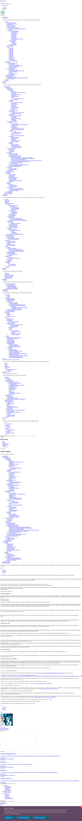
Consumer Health (8, 787)
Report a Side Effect (8, 192)
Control (8, 414)
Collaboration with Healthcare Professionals (19, 307)
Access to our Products (11, 322)
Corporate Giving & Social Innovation (16, 324)
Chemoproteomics (15, 138)
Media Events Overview (11, 369)
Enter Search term (3, 435)
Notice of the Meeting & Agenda (15, 383)
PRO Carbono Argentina (13, 225)
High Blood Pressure (15, 96)
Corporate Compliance (9, 75)
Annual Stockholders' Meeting (12, 382)
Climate (8, 313)
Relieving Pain (12, 176)
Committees (14, 42)
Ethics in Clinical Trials (16, 133)
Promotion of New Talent (16, 333)
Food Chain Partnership (11, 245)
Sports (10, 329)
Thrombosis (14, 93)
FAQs (10, 391)
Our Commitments (10, 187)
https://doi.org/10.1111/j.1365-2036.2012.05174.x (49, 688)
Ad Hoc (8, 379)
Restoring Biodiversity (13, 229)
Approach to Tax (10, 413)
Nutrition (8, 243)
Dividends (9, 404)
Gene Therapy (11, 149)
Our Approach (11, 63)
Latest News (7, 795)
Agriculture (5, 194)
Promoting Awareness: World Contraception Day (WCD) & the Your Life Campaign (26, 160)
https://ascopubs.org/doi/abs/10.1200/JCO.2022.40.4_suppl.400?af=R (43, 697)
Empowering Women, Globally (14, 156)
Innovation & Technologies (12, 121)
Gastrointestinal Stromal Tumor (17, 102)
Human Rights (9, 320)
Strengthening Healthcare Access (15, 155)
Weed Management (15, 207)
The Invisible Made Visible (18, 98)
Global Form (2, 802)
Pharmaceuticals (8, 87)
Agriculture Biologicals (13, 205)
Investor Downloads (8, 400)
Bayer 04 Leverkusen (15, 334)
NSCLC (13, 109)
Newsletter (7, 796)
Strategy (8, 295)
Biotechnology (14, 211)
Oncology (11, 101)
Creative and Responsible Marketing (15, 188)
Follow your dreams (10, 429)
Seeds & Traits (12, 210)
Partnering (11, 142)
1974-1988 (11, 53)
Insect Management (15, 209)
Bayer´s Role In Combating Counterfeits (16, 250)
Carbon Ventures (10, 221)
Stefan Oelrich (14, 34)
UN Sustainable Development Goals (15, 356)
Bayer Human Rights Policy (14, 345)
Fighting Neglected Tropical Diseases (16, 162)
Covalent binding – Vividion (17, 147)
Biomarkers (14, 126)
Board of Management (13, 30)
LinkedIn (4, 570)
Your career (7, 427)
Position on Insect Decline (14, 354)
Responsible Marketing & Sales (14, 346)
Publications (7, 201)
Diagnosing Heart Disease (16, 94)
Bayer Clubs (11, 327)
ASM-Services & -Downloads (14, 393)
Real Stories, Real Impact (11, 25)
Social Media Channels (9, 798)
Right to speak (11, 387)
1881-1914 (11, 48)
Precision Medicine (15, 127)
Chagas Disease (14, 163)
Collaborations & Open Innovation (13, 238)
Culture (10, 328)
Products (8, 182)
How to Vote (11, 390)
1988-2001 (11, 54)
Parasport (13, 332)
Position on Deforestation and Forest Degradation (18, 353)
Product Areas (7, 274)
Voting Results (12, 392)
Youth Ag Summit (12, 265)
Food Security (7, 240)
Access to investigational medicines (18, 135)
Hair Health (11, 181)
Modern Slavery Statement (14, 321)
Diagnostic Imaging (15, 141)
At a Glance (7, 294)
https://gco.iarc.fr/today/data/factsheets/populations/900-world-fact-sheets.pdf (50, 672)
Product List (2, 727)
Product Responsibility (11, 252)
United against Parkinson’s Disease (18, 128)
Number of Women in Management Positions (17, 28)
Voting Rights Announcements (12, 407)
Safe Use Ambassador (13, 254)
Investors (4, 372)
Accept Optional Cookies (40, 817)
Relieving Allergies (12, 178)
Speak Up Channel (10, 78)
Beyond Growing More (11, 241)
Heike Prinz (14, 35)
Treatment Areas (10, 89)
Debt (8, 405)
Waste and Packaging (11, 316)
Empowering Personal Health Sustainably (16, 189)
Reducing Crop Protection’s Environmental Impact (18, 220)
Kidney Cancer (14, 104)
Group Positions (10, 347)
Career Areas (9, 423)
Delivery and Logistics (13, 71)
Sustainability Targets (11, 216)
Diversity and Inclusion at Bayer (13, 27)
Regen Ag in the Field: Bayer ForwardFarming (15, 234)
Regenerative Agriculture (9, 203)
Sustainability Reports (11, 299)
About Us (6, 21)
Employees (9, 318)
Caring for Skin (12, 175)
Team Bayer (9, 29)
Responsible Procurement (13, 66)
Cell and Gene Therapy (11, 148)
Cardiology (11, 90)
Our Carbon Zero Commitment (14, 223)
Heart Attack (14, 91)
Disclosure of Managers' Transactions (13, 412)
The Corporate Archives (13, 60)
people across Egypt (64, 595)
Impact (8, 297)
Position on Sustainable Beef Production (16, 357)
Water (13, 231)
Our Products (7, 789)
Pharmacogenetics (15, 125)
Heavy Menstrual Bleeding (16, 118)
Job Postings (7, 794)
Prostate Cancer (14, 106)
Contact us (7, 433)
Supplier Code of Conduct (14, 64)
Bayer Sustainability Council (12, 338)
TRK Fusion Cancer (15, 107)
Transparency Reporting (13, 302)
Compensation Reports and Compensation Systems (16, 399)
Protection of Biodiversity (13, 350)
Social (6, 317)
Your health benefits (10, 432)
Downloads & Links (13, 73)
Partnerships (11, 184)
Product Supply (10, 255)
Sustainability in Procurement (12, 62)
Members (13, 41)
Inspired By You (10, 88)
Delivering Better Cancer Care (14, 166)
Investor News (7, 378)
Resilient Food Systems (11, 242)
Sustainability (9, 152)
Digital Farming (12, 214)
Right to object (12, 389)
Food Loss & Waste (10, 244)
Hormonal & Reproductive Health (15, 115)
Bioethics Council (10, 339)
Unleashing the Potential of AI (12, 287)
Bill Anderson (14, 32)
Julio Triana (14, 37)
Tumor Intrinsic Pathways (16, 146)
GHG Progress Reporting (13, 227)
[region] (41, 813)
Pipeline (10, 130)
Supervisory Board (12, 40)
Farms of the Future (10, 236)
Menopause (14, 119)
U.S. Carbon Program (13, 224)
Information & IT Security (11, 76)
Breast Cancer (14, 103)
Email (4, 571)
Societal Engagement (11, 323)
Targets (8, 296)
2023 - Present (11, 57)
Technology (11, 136)
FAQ (12, 134)
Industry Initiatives (12, 67)
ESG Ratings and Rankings (10, 311)
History (8, 46)
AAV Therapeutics (15, 123)
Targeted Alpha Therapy (16, 145)
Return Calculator (10, 406)
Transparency (9, 167)
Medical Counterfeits (8, 193)
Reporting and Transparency (10, 298)
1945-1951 (11, 51)
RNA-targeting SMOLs (16, 140)
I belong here (9, 430)
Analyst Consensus (10, 403)
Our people (7, 428)
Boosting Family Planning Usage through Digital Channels (22, 157)
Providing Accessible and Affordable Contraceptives (21, 161)
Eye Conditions (12, 111)
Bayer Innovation (12, 264)
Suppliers (8, 247)
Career (4, 418)
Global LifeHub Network (13, 239)
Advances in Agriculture (9, 235)
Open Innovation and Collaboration (11, 288)
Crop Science (7, 788)
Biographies (11, 58)
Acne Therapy (14, 120)
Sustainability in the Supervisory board (14, 337)
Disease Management (15, 208)
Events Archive (10, 370)
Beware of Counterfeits (9, 276)
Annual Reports (10, 397)
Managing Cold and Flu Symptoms (15, 180)
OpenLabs (9, 261)
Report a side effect (3, 803)
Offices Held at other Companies (17, 38)
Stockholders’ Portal (12, 384)
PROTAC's (14, 139)
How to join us (7, 425)
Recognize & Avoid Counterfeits (15, 249)
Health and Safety (10, 319)
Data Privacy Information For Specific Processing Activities (17, 77)
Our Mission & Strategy (11, 22)
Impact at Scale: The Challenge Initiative (19, 159)
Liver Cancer (14, 105)
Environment (7, 312)
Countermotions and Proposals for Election (16, 385)
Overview (6, 199)
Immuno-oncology (15, 144)
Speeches (6, 366)
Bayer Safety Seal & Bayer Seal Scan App (16, 251)
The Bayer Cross (12, 59)
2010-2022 (11, 56)
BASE (10, 348)
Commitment (14, 306)
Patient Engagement (12, 169)
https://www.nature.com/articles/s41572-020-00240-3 (43, 683)
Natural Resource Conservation (14, 230)
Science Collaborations (13, 303)
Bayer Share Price (8, 797)
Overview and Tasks (15, 31)
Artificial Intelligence (15, 137)
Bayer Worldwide (10, 45)
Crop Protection (12, 206)
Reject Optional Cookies (23, 817)
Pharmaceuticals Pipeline (11, 285)
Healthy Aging (12, 114)
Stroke (13, 97)
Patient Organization (13, 168)
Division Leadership (13, 44)
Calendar (6, 79)
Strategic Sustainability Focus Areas (15, 65)
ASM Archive (11, 394)
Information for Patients (9, 275)
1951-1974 (11, 52)
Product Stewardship (10, 253)
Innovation (9, 183)
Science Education (15, 325)
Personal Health (7, 172)
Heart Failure (14, 95)
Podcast (8, 266)
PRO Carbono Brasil (13, 226)
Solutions (8, 173)
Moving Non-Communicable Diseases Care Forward (18, 164)
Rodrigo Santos (14, 36)
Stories (6, 365)
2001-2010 (11, 55)
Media (4, 358)
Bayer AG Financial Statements (12, 398)
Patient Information (10, 171)
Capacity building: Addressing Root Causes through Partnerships (23, 158)
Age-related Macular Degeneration (18, 112)
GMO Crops (9, 259)
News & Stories (10, 170)
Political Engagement (11, 310)
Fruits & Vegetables (12, 215)
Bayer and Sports (15, 330)
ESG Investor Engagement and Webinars (14, 309)
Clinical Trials (14, 131)
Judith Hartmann (14, 33)
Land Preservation (15, 233)
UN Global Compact (11, 340)
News (6, 364)
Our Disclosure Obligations (16, 308)
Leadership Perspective (13, 153)
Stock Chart (9, 402)
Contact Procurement (11, 74)
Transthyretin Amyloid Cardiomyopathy (19, 92)
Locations (4, 7)
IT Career (9, 426)
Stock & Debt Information (9, 401)
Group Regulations (10, 343)
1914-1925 (11, 49)
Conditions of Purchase (13, 69)
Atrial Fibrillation (15, 99)
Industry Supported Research (14, 258)
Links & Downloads (10, 416)
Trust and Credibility (13, 185)
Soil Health (14, 232)
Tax (7, 335)
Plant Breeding (14, 213)
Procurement (7, 61)
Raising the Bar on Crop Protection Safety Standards (18, 355)
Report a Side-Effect (8, 277)
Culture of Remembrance (13, 326)
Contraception (14, 116)
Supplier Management (11, 342)
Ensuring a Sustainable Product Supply (16, 165)
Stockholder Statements (13, 386)
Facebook (4, 572)
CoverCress (11, 222)
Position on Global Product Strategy (15, 351)
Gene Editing (11, 151)
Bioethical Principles (13, 349)
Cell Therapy (11, 150)
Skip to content (3, 0)
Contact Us (5, 8)
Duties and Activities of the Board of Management (16, 410)
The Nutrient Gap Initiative (14, 190)
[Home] (2, 14)
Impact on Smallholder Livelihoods (18, 219)
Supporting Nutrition (13, 179)
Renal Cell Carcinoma (4, 729)
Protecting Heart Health (13, 177)
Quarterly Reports (10, 396)
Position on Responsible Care (14, 352)
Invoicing (11, 72)
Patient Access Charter (13, 154)
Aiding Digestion (12, 174)
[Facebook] (0, 805)
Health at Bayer (7, 86)
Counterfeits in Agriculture (12, 248)
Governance (7, 336)
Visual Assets (7, 367)
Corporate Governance (9, 409)
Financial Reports (8, 395)
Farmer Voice (7, 200)
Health (4, 81)
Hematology (11, 100)
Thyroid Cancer (14, 108)
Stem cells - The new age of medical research (20, 124)
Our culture (7, 424)
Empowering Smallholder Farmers (15, 218)
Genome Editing (14, 212)
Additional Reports (10, 300)
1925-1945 (11, 50)
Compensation (14, 39)
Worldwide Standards (17, 132)
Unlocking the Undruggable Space (18, 129)
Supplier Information (10, 68)
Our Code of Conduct (11, 26)
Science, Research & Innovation (10, 283)
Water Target (11, 217)
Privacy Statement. (16, 813)
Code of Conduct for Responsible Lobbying (17, 304)
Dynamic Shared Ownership (12, 23)
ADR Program (9, 408)
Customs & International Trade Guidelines (16, 70)
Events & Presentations (9, 380)
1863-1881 (11, 47)
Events (8, 263)
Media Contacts (7, 371)
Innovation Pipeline (10, 237)
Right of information (13, 388)
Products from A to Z (8, 278)
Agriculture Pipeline (10, 284)
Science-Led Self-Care (13, 186)
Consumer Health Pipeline (11, 286)
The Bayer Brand (10, 24)
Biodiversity (9, 228)
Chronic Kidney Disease (13, 110)
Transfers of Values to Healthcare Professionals (17, 305)
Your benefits (7, 431)
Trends (10, 122)
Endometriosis (14, 117)
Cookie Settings (8, 817)
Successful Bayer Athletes (16, 331)
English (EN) (5, 5)
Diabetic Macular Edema (16, 113)
